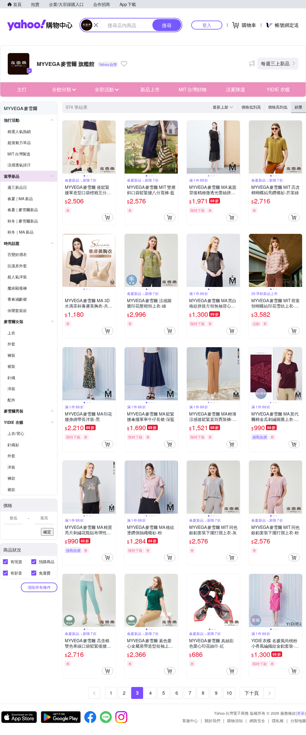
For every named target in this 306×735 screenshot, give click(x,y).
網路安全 (257, 720)
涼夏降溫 (235, 89)
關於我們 (212, 720)
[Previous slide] (66, 147)
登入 (206, 25)
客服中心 (190, 720)
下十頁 (251, 692)
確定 (47, 532)
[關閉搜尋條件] (96, 25)
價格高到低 (277, 107)
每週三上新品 (275, 63)
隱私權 (278, 720)
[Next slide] (112, 147)
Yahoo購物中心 (39, 25)
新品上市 (150, 89)
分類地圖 (298, 720)
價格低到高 (251, 107)
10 (229, 692)
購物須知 (235, 720)
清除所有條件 (39, 587)
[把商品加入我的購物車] (107, 217)
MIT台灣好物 (192, 89)
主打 (22, 89)
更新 (301, 713)
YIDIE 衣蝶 (278, 89)
